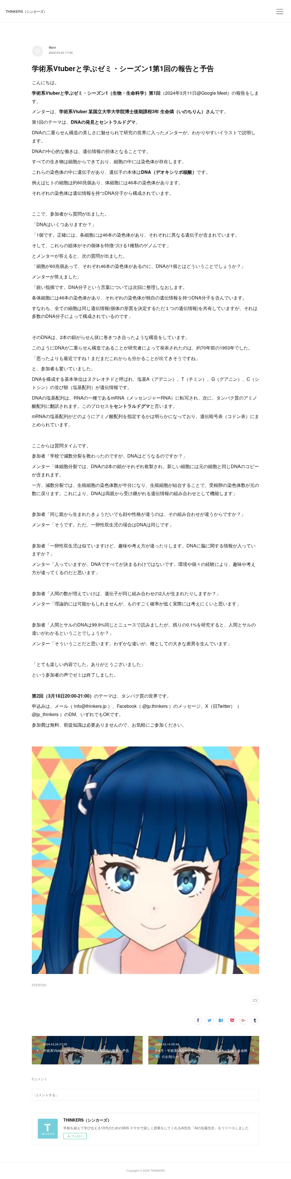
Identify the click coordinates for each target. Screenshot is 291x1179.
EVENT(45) (39, 985)
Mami (52, 47)
